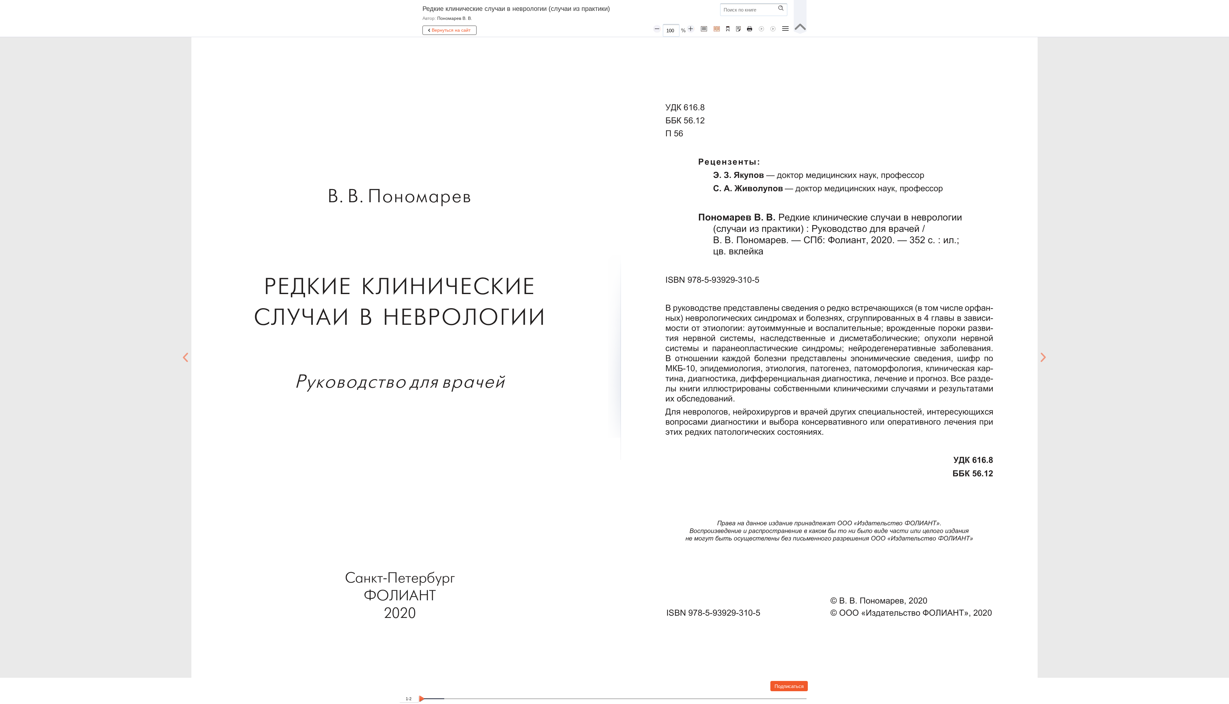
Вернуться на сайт (451, 30)
